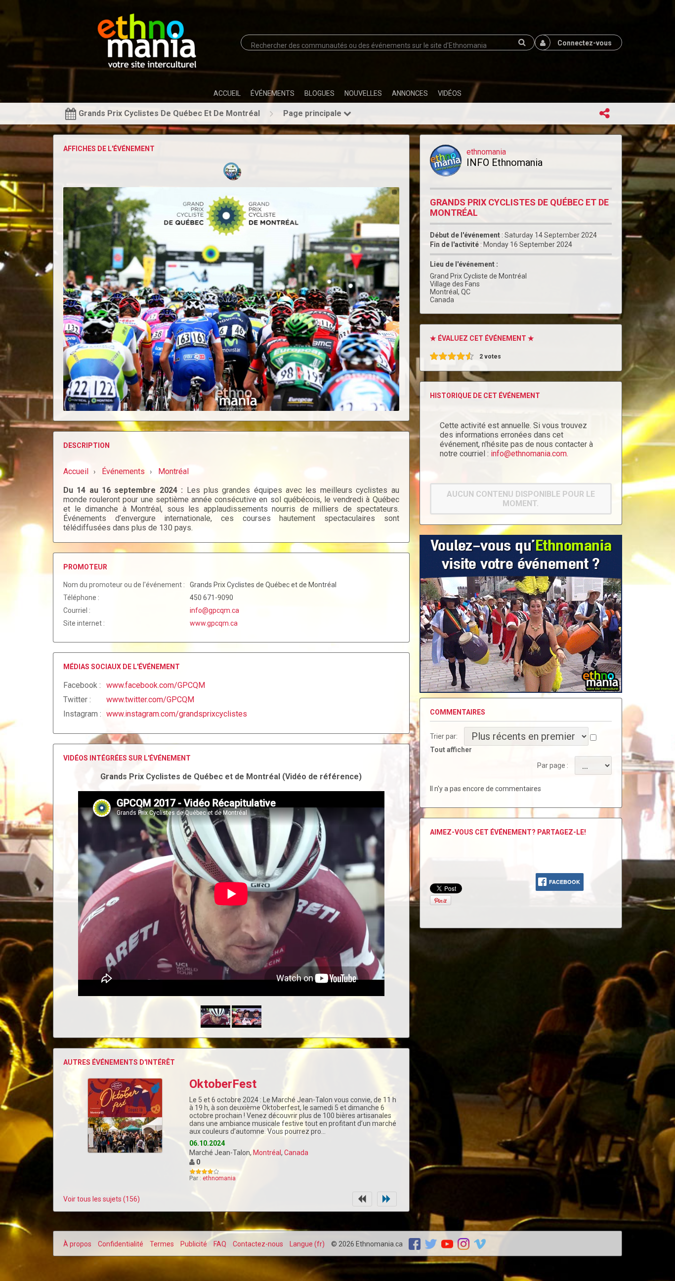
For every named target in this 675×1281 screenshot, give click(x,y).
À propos (77, 1244)
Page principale (313, 113)
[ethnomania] (446, 160)
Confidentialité (120, 1244)
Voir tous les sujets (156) (101, 1199)
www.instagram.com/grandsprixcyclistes (176, 714)
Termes (162, 1244)
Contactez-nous (258, 1244)
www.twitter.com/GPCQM (150, 699)
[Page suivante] (387, 1199)
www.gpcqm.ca (214, 623)
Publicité (193, 1244)
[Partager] (604, 113)
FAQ (219, 1244)
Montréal (267, 1153)
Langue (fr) (307, 1244)
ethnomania (219, 1178)
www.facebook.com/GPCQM (155, 685)
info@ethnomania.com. (529, 453)
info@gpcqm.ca (214, 610)
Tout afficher (451, 750)
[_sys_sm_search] (521, 42)
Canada (296, 1153)
